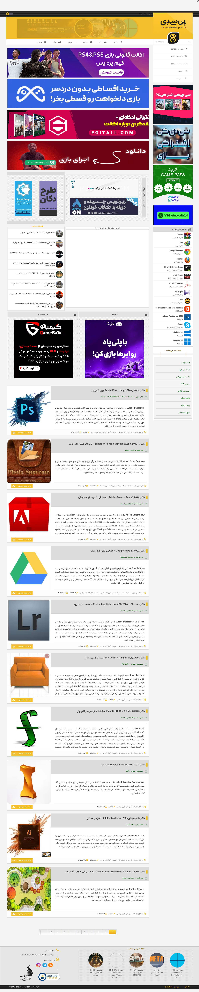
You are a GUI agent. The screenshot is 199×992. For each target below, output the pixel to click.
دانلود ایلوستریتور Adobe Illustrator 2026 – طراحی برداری (116, 818)
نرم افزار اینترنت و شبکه (105, 592)
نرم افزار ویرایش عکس (136, 432)
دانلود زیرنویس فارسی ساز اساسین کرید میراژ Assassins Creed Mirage (34, 264)
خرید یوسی (186, 362)
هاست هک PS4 (177, 56)
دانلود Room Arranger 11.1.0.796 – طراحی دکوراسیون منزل (115, 658)
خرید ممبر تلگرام (184, 391)
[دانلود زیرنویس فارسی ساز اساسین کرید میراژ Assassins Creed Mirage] (59, 264)
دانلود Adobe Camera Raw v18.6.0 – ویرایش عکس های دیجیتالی (111, 497)
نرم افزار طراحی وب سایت (135, 592)
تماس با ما (179, 78)
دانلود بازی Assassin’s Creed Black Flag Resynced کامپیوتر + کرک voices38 (35, 305)
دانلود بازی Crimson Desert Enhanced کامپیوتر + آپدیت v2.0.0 (34, 244)
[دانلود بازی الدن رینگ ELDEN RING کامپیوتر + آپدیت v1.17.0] (59, 274)
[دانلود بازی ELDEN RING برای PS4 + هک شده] (95, 960)
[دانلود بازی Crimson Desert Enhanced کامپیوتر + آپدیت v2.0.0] (59, 244)
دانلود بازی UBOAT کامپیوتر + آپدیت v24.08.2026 (136, 972)
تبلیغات (180, 71)
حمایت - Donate (177, 49)
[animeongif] (104, 214)
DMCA (187, 987)
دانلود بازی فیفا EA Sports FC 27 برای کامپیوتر (38, 232)
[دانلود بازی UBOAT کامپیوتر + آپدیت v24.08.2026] (136, 960)
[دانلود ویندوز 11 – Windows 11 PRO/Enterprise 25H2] (177, 960)
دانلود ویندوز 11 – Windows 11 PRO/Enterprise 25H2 (177, 974)
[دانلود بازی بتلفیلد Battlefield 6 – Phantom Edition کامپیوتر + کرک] (59, 295)
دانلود (115, 42)
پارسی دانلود (185, 405)
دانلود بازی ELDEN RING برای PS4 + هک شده (96, 972)
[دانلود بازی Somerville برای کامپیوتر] (157, 960)
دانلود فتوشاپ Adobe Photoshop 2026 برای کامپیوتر (118, 390)
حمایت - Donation (172, 987)
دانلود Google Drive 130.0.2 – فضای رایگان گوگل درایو (117, 551)
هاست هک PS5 (177, 64)
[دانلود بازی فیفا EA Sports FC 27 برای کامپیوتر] (59, 233)
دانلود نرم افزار (122, 432)
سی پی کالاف (185, 383)
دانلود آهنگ (185, 398)
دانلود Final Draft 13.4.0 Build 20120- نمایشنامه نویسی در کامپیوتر (111, 711)
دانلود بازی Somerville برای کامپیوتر (157, 972)
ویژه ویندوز (100, 432)
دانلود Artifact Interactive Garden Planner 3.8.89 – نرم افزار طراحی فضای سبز (105, 872)
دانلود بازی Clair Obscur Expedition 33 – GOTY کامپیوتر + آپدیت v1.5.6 (32, 285)
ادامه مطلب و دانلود (24, 433)
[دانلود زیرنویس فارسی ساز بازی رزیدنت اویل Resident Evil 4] (59, 254)
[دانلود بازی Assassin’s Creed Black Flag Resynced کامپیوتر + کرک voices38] (59, 305)
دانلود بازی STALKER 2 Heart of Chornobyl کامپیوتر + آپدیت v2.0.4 (56, 30)
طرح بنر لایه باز (184, 412)
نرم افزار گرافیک (110, 432)
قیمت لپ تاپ (185, 369)
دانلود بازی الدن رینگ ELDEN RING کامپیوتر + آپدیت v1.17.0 (35, 274)
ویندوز (93, 432)
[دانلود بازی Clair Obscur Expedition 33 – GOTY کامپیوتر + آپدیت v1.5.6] (59, 284)
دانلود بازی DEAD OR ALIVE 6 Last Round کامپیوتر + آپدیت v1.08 (116, 974)
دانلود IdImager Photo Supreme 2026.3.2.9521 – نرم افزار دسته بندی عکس (106, 444)
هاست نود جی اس (183, 376)
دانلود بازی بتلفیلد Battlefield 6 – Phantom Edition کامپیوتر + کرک (32, 295)
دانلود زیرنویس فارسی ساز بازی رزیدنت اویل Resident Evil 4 (32, 252)
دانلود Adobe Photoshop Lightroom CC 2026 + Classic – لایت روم (109, 604)
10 (51, 932)
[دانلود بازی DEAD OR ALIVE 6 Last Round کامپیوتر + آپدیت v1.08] (116, 960)
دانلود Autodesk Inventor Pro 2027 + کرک (122, 765)
